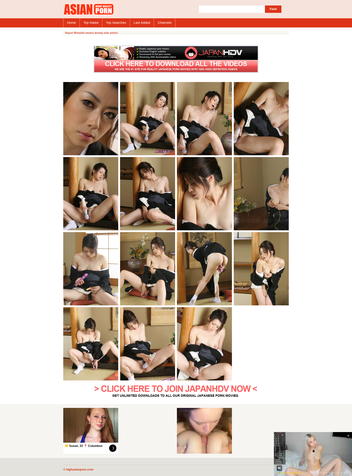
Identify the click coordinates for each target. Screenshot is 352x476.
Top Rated (90, 23)
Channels (165, 23)
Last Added (142, 23)
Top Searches (116, 23)
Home (71, 23)
